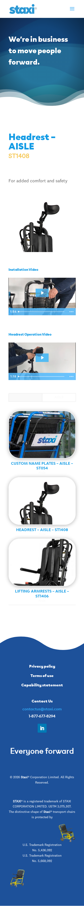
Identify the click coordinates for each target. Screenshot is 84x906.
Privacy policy (42, 666)
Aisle (59, 397)
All (25, 397)
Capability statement (42, 684)
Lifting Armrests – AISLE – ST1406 (42, 593)
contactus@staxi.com (42, 708)
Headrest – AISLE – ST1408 (42, 529)
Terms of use (42, 675)
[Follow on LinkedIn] (42, 728)
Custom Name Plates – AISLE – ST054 (42, 465)
